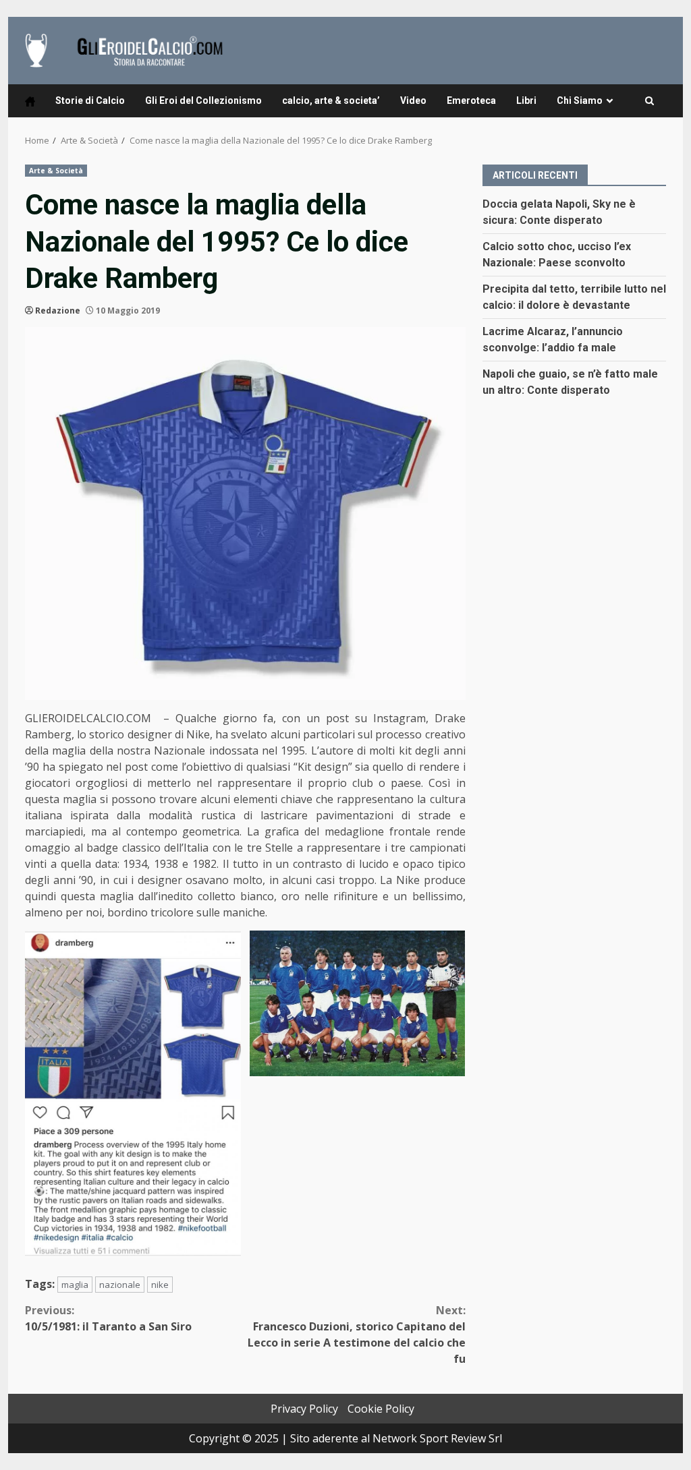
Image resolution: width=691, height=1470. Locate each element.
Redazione (57, 310)
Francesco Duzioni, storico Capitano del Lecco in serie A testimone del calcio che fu (356, 1334)
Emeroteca (471, 100)
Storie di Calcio (90, 100)
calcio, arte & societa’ (331, 100)
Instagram (399, 718)
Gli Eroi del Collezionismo (203, 100)
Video (413, 100)
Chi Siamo (580, 100)
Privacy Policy (304, 1408)
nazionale (119, 1284)
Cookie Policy (381, 1408)
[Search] (649, 101)
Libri (526, 100)
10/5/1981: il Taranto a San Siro (108, 1318)
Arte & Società (56, 170)
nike (160, 1284)
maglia (74, 1284)
